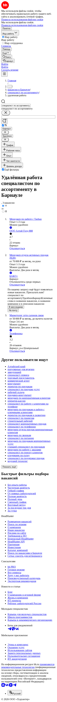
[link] (6, 57)
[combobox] (16, 105)
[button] (4, 64)
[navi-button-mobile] (4, 74)
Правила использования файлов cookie (22, 25)
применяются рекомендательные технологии (27, 666)
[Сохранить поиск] (4, 121)
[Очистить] (5, 112)
